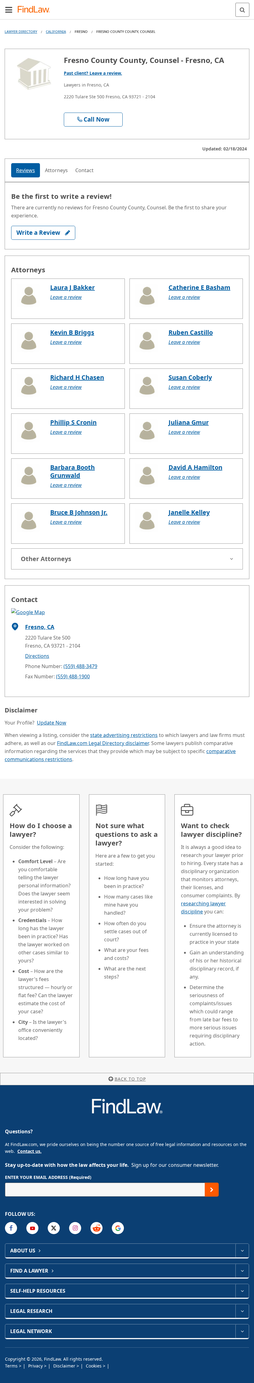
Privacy (36, 1366)
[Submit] (212, 1190)
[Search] (242, 10)
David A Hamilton (195, 467)
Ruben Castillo (191, 332)
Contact (84, 170)
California (56, 31)
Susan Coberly (190, 377)
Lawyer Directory (21, 31)
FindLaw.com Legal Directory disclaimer (103, 743)
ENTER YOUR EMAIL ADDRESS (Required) (48, 1177)
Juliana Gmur (189, 422)
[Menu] (8, 9)
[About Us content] (242, 1250)
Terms (12, 1366)
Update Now (51, 722)
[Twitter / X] (54, 1228)
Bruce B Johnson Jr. (78, 512)
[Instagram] (75, 1228)
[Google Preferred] (118, 1228)
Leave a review (66, 297)
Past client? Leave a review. (93, 73)
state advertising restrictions (124, 735)
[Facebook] (11, 1228)
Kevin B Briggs (72, 332)
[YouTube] (32, 1228)
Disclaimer (65, 1366)
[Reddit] (96, 1228)
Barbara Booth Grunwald (72, 471)
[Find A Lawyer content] (242, 1271)
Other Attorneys (46, 559)
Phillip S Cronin (73, 422)
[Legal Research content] (242, 1311)
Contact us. (29, 1151)
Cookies (94, 1366)
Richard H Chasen (77, 377)
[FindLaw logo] (36, 10)
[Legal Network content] (242, 1331)
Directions (37, 656)
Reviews (25, 170)
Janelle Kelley (189, 512)
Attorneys (56, 170)
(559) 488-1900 (73, 676)
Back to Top (130, 1079)
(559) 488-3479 (80, 666)
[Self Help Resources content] (242, 1291)
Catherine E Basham (199, 287)
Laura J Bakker (72, 287)
